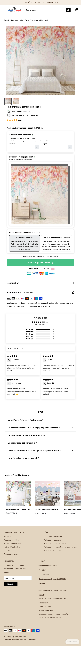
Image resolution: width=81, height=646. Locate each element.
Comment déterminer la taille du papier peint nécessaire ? (34, 427)
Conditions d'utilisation (53, 536)
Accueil (6, 20)
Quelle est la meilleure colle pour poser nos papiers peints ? (34, 450)
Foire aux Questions (11, 540)
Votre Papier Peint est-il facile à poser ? (25, 420)
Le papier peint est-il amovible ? (22, 443)
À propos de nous (11, 554)
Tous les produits (17, 20)
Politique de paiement (52, 540)
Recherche (8, 536)
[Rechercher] (68, 10)
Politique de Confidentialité (55, 543)
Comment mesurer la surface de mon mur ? (27, 435)
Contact (7, 550)
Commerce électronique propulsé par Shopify (20, 639)
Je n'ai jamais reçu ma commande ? (23, 458)
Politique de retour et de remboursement (60, 547)
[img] (12, 356)
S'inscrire (11, 584)
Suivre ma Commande (12, 543)
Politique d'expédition (52, 550)
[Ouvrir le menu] (5, 10)
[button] (12, 120)
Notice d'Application (12, 547)
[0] (75, 10)
